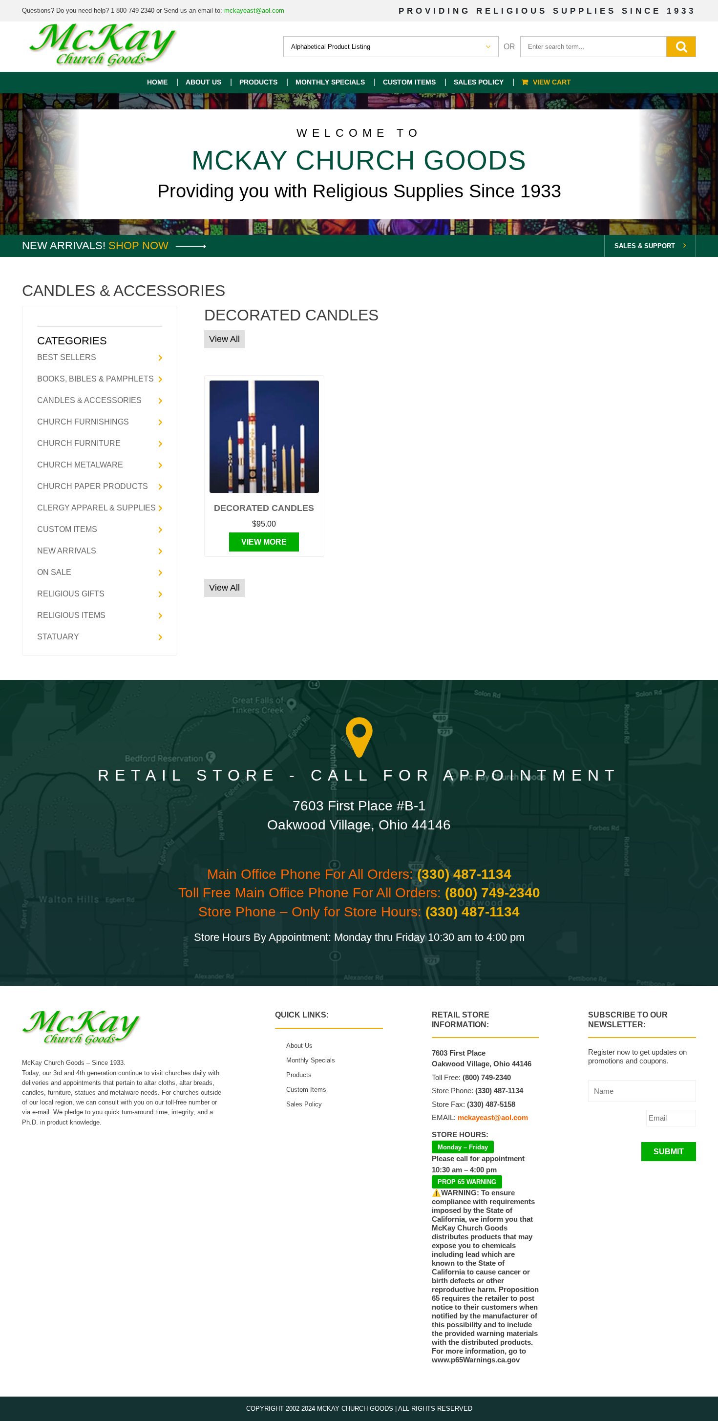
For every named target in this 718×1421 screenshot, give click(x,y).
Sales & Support (644, 246)
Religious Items (71, 615)
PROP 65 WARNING (467, 1182)
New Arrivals (66, 551)
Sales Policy (479, 82)
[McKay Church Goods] (104, 46)
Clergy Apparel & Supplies (96, 508)
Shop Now (139, 245)
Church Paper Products (92, 486)
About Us (203, 82)
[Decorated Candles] (264, 437)
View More (264, 542)
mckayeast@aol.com (254, 10)
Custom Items (409, 82)
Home (157, 82)
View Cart (552, 82)
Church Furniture (79, 443)
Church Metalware (80, 465)
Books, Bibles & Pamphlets (95, 379)
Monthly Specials (330, 82)
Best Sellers (66, 357)
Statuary (58, 637)
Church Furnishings (83, 422)
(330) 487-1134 (464, 874)
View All (224, 339)
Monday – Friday (463, 1147)
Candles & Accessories (89, 400)
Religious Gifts (71, 594)
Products (258, 82)
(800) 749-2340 (492, 892)
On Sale (54, 572)
